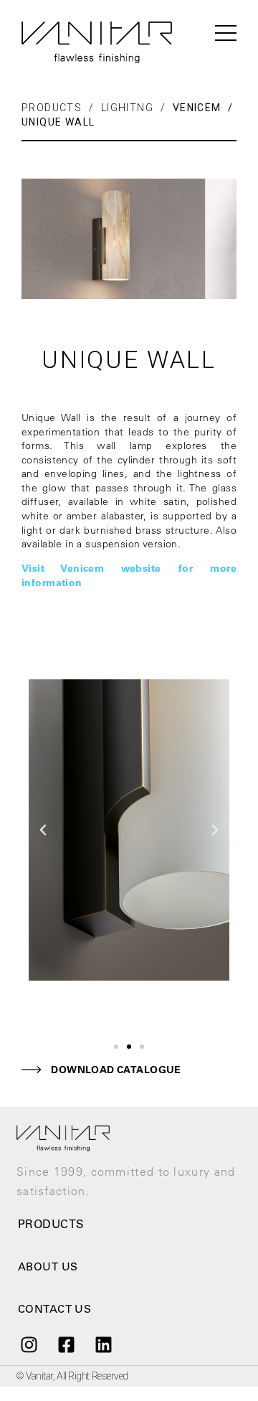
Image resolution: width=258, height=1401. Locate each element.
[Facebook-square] (66, 1345)
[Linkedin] (104, 1345)
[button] (116, 1046)
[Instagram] (28, 1345)
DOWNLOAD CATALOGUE (116, 1069)
